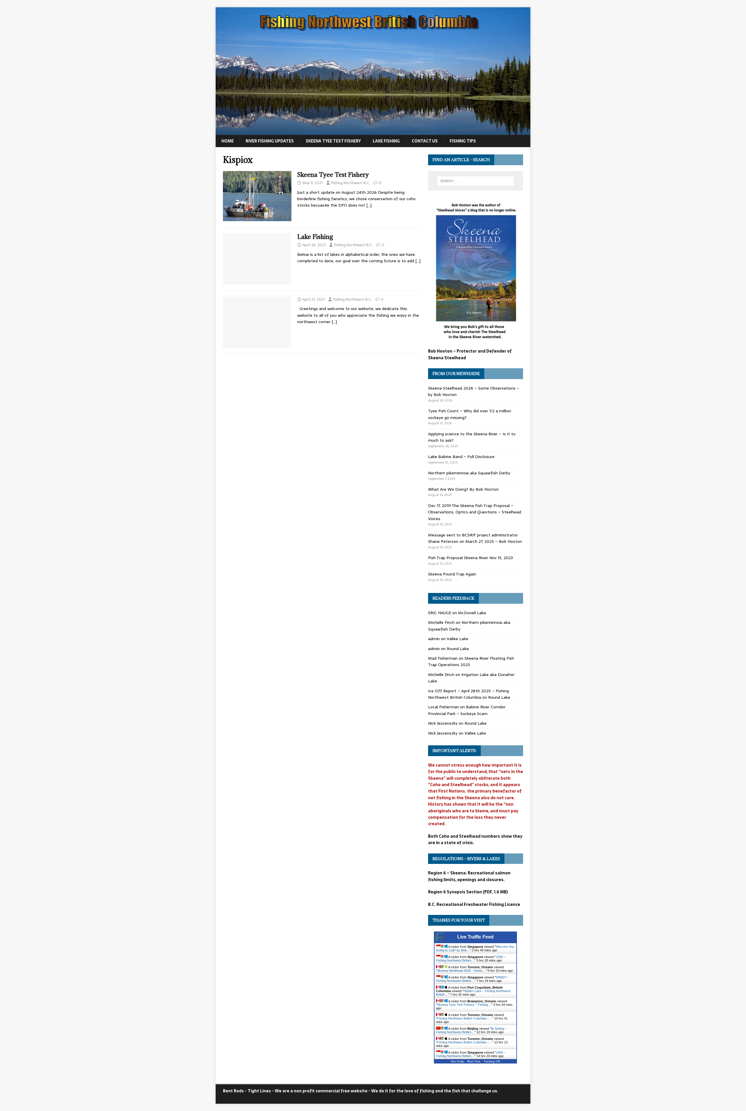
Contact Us (425, 141)
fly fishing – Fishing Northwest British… (471, 1030)
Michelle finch (441, 674)
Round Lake (458, 648)
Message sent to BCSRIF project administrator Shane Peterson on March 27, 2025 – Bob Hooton (475, 538)
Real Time (474, 1061)
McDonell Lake (472, 613)
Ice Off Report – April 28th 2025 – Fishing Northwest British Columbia (468, 694)
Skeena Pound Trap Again (452, 574)
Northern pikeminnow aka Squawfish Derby (469, 473)
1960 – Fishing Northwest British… (471, 1054)
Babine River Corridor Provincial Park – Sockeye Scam (467, 710)
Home (227, 141)
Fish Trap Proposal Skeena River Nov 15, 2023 (470, 557)
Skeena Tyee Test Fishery (333, 141)
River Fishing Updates (270, 141)
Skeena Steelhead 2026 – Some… (461, 970)
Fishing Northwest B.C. (350, 183)
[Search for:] (475, 181)
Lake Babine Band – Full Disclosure (461, 456)
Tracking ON (491, 1061)
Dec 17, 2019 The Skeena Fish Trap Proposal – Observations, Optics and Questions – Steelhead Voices (474, 512)
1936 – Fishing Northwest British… (471, 958)
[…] (369, 205)
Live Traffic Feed (475, 936)
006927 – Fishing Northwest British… (472, 979)
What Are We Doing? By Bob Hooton (463, 489)
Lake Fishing (386, 141)
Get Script (457, 1061)
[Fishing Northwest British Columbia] (373, 131)
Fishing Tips (463, 141)
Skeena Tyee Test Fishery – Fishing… (464, 1004)
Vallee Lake (457, 638)
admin (434, 638)
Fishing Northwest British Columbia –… (464, 1018)
